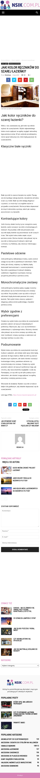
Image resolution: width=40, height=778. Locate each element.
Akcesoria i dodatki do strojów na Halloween (19, 743)
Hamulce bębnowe (8, 746)
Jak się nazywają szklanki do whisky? (25, 650)
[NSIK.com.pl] (20, 5)
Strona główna (5, 60)
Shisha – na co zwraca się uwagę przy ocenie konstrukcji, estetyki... (23, 609)
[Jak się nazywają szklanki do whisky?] (6, 652)
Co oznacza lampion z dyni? (24, 618)
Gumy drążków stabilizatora (12, 759)
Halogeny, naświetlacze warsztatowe (16, 763)
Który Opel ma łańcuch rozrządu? (22, 703)
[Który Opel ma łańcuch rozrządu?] (6, 705)
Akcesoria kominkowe (9, 766)
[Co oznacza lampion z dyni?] (6, 621)
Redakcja (8, 75)
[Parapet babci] (6, 725)
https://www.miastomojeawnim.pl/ (24, 395)
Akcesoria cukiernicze (10, 753)
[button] (37, 13)
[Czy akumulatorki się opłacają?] (6, 641)
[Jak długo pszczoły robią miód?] (6, 631)
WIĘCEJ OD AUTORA (11, 462)
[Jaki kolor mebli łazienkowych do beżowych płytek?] (6, 491)
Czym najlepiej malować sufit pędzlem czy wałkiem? (30, 423)
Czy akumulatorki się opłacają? (22, 640)
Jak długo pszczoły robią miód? (23, 629)
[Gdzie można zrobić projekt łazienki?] (6, 470)
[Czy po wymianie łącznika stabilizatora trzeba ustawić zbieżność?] (6, 715)
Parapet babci (19, 723)
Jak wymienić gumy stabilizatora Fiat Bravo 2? (8, 423)
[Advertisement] (20, 37)
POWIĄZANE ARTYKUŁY (11, 458)
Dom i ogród (5, 63)
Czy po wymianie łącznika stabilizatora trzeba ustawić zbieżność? (25, 714)
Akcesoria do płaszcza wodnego (14, 756)
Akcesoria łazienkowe (14, 63)
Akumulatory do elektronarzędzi (14, 739)
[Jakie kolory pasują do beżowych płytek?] (6, 480)
